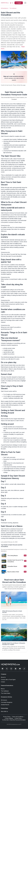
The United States (5, 693)
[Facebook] (2, 668)
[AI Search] (11, 2)
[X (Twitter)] (6, 668)
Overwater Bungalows (6, 702)
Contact (3, 681)
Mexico (3, 688)
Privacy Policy (6, 716)
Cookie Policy (18, 718)
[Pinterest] (15, 668)
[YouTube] (19, 668)
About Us (3, 677)
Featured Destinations (7, 685)
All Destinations (4, 8)
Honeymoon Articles (6, 697)
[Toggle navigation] (25, 2)
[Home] (10, 664)
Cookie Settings (9, 718)
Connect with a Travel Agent (8, 679)
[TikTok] (24, 668)
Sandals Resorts (5, 704)
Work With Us (4, 711)
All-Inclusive (4, 700)
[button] (14, 77)
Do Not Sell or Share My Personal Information (14, 720)
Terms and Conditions (17, 716)
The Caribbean (13, 8)
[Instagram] (11, 668)
